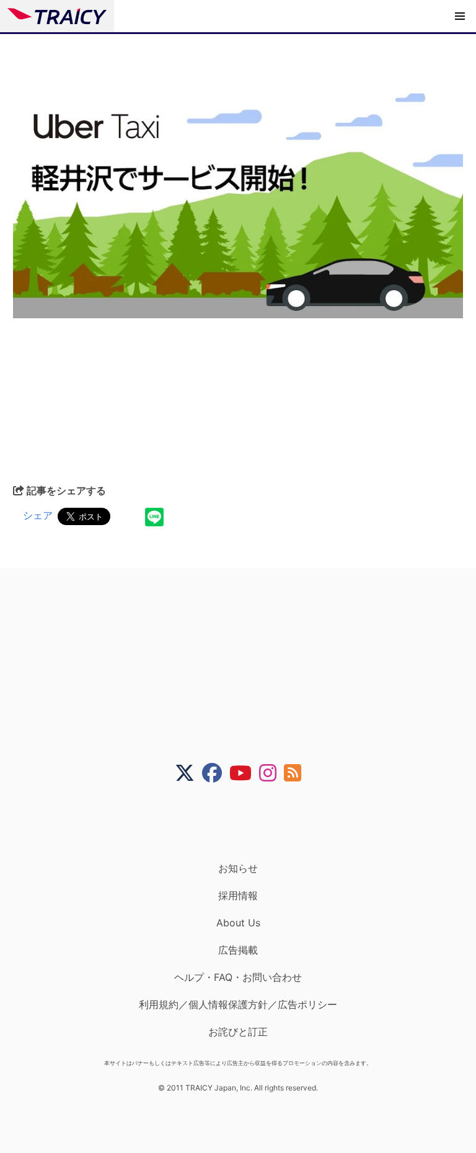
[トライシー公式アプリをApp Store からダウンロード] (246, 822)
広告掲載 (238, 950)
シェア (38, 515)
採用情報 (238, 895)
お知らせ (238, 868)
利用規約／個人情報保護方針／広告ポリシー (238, 1004)
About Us (238, 922)
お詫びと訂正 (238, 1031)
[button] (460, 16)
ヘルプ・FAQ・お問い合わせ (238, 977)
